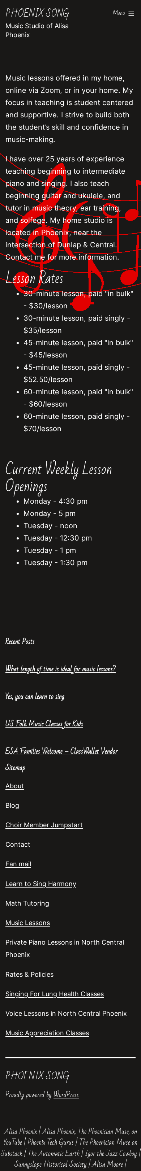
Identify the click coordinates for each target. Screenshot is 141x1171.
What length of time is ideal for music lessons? (60, 669)
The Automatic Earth (54, 1153)
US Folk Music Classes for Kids (44, 723)
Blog (12, 805)
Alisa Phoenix (20, 1131)
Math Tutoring (27, 903)
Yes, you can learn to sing (34, 696)
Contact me (25, 257)
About (14, 786)
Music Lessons (27, 923)
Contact (17, 844)
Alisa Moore (107, 1164)
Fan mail (18, 864)
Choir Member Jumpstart (44, 825)
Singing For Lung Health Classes (54, 994)
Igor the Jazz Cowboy (111, 1153)
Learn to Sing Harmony (40, 884)
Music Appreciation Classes (47, 1033)
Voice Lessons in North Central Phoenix (66, 1013)
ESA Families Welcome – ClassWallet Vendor (61, 751)
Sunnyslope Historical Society (50, 1164)
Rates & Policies (29, 974)
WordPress (66, 1094)
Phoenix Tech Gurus (50, 1142)
